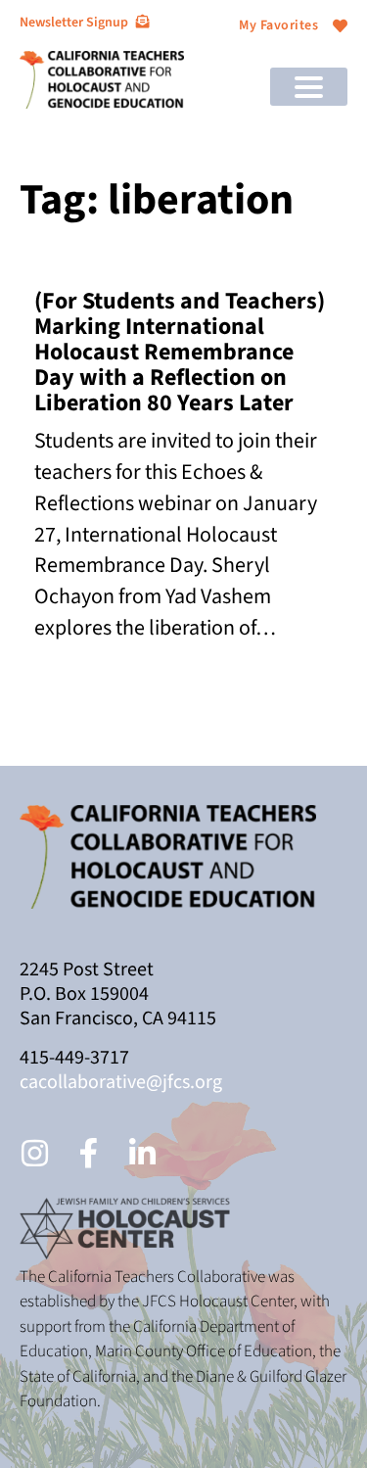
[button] (308, 87)
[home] (102, 79)
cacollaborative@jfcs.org (121, 1082)
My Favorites (278, 25)
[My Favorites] (340, 26)
